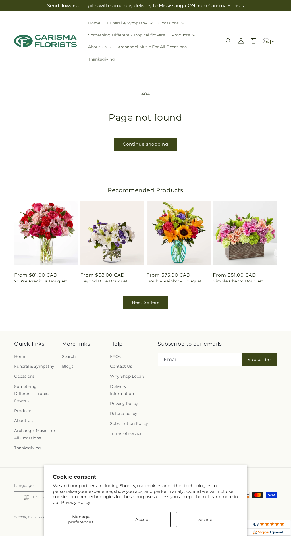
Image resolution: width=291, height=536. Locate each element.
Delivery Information (122, 390)
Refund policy (123, 413)
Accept (142, 519)
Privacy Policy (75, 502)
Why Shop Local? (127, 376)
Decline (204, 519)
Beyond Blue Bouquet (104, 281)
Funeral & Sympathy (34, 366)
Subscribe (259, 359)
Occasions (24, 376)
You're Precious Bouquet (40, 281)
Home (20, 356)
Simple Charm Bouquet (238, 281)
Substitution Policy (129, 423)
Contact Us (121, 366)
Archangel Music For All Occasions (34, 434)
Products (23, 410)
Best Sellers (145, 302)
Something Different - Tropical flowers (33, 393)
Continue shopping (145, 144)
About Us (23, 420)
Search (69, 356)
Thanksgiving (27, 447)
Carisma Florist (41, 517)
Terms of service (126, 433)
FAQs (115, 356)
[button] (129, 23)
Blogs (68, 366)
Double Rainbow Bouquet (174, 281)
